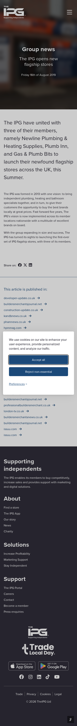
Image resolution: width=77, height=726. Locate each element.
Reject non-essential (38, 372)
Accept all (38, 360)
